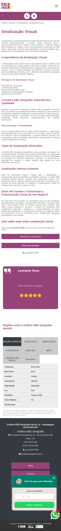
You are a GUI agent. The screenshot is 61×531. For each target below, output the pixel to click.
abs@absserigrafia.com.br (31, 454)
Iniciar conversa (34, 505)
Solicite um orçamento (30, 236)
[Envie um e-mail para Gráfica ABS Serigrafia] (34, 16)
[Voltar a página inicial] (6, 6)
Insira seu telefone (34, 491)
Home (30, 466)
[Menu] (56, 6)
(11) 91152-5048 (17, 228)
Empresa (30, 474)
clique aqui (31, 228)
